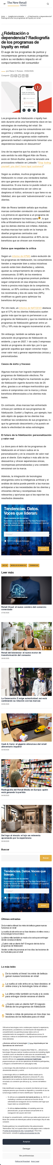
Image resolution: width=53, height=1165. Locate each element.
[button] (4, 3)
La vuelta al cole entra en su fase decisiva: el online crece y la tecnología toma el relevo (25, 933)
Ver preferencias (26, 1156)
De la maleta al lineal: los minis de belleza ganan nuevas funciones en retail (24, 927)
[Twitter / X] (15, 76)
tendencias (34, 565)
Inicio (3, 16)
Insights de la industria (16, 16)
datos (5, 565)
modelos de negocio (18, 565)
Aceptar (26, 1142)
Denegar (26, 1149)
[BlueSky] (19, 76)
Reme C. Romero (16, 71)
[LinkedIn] (23, 76)
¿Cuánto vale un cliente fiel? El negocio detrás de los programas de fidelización (23, 945)
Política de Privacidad (22, 1161)
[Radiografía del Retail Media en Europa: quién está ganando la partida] (26, 773)
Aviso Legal (35, 1161)
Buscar (5, 850)
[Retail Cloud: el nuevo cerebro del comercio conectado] (26, 590)
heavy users (32, 219)
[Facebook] (12, 76)
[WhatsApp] (26, 76)
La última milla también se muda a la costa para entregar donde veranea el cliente (24, 939)
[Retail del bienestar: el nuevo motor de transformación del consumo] (26, 636)
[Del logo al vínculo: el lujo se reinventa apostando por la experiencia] (26, 819)
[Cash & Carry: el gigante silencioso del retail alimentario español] (26, 727)
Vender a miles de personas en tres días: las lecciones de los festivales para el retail (25, 951)
